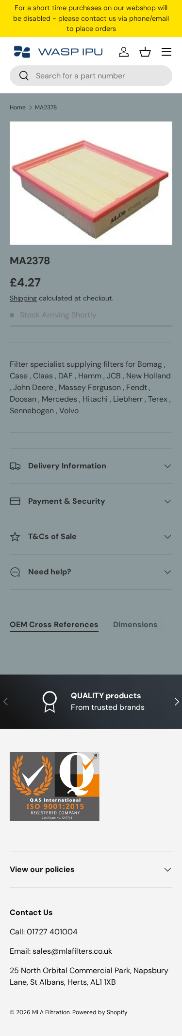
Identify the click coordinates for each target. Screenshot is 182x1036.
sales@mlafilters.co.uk (72, 951)
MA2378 (46, 107)
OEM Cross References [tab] (54, 624)
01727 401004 (52, 932)
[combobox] (91, 75)
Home (18, 107)
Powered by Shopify (100, 1012)
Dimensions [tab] (135, 624)
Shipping (23, 298)
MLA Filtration (51, 1012)
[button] (145, 51)
